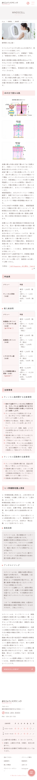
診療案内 (6, 761)
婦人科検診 (7, 765)
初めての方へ (8, 757)
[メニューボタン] (33, 3)
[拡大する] (33, 101)
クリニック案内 (27, 757)
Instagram (25, 768)
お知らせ (24, 765)
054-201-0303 (12, 713)
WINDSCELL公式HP (11, 669)
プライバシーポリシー (10, 769)
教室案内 (24, 761)
